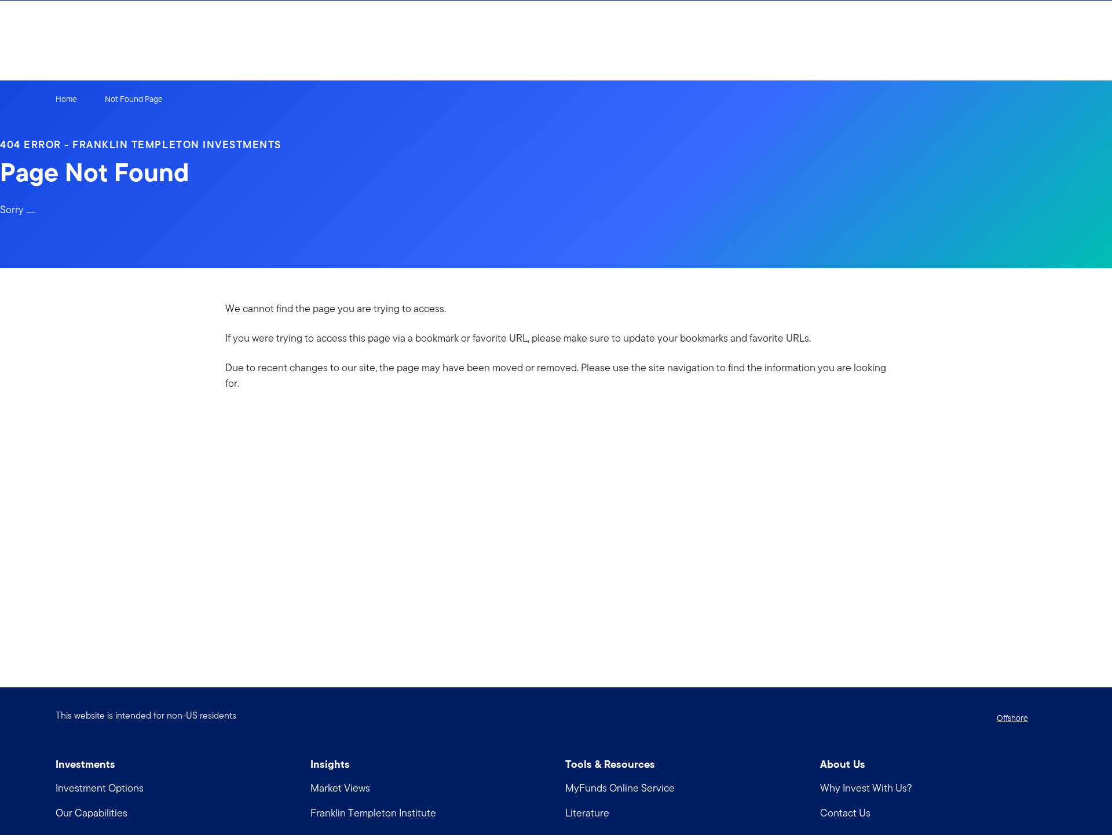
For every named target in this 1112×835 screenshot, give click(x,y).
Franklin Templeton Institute (373, 812)
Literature (587, 812)
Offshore (1012, 718)
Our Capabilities (91, 812)
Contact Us (845, 812)
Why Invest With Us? (866, 788)
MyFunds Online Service (620, 788)
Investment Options (100, 788)
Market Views (340, 788)
